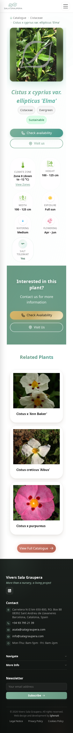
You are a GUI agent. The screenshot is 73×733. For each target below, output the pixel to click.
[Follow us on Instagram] (9, 590)
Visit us (39, 143)
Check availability (39, 133)
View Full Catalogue (33, 548)
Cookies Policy (55, 721)
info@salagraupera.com (28, 636)
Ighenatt (54, 715)
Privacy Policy (35, 721)
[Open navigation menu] (65, 6)
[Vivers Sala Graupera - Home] (13, 6)
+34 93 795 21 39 (23, 623)
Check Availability (39, 315)
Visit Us (39, 327)
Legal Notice (16, 721)
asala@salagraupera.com (28, 629)
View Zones (23, 184)
